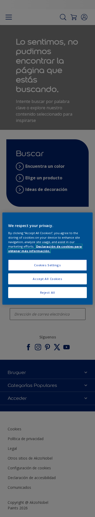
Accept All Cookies (47, 279)
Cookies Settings (47, 265)
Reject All (47, 292)
